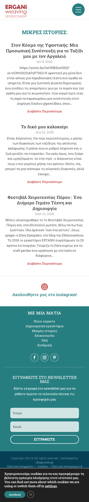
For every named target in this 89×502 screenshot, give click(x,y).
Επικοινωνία (44, 335)
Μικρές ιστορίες (44, 331)
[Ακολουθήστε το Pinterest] (54, 357)
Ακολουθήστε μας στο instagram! (44, 294)
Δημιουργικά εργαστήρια (44, 326)
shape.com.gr (44, 462)
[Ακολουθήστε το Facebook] (34, 357)
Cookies (42, 466)
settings (51, 486)
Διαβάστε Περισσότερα (44, 111)
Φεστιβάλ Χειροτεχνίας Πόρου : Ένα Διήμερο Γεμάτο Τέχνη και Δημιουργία (45, 202)
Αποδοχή (15, 494)
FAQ (45, 340)
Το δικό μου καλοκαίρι (44, 126)
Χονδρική (44, 345)
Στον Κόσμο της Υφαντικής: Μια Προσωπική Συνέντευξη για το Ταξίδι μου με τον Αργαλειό (44, 50)
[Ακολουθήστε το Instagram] (44, 357)
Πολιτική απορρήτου (20, 466)
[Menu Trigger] (78, 9)
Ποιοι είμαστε (44, 321)
